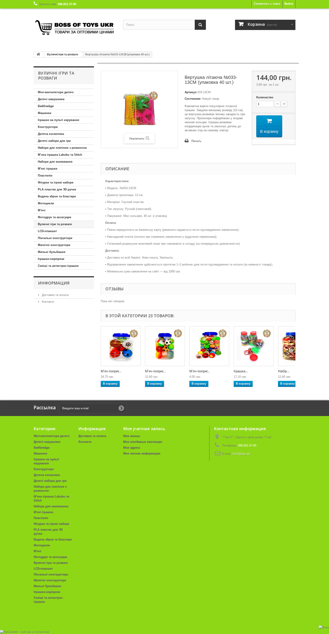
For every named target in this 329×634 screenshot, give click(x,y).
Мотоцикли (46, 203)
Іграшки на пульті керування (58, 120)
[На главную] (38, 54)
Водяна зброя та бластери (57, 196)
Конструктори (48, 127)
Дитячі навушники (51, 99)
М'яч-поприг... (111, 371)
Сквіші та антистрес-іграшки (58, 265)
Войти (288, 3)
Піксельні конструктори (55, 238)
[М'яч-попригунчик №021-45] (165, 346)
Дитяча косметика (51, 134)
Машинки (44, 113)
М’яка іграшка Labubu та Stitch (60, 154)
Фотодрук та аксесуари (54, 217)
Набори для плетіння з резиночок (62, 147)
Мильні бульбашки (51, 252)
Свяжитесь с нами (267, 3)
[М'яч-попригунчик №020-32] (209, 346)
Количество (264, 97)
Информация (54, 283)
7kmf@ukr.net (241, 453)
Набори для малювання (55, 161)
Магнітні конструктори (54, 245)
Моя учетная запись (144, 428)
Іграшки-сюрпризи (51, 259)
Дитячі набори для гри (54, 140)
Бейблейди (46, 106)
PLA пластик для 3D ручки (57, 189)
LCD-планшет (47, 231)
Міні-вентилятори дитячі (56, 92)
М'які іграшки (47, 168)
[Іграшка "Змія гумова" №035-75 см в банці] (253, 346)
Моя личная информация (141, 453)
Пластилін (45, 175)
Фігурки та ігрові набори (55, 182)
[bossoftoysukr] (75, 28)
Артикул (191, 92)
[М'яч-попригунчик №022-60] (121, 346)
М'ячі (41, 210)
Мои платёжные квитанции (142, 441)
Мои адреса (131, 447)
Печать (196, 141)
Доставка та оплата (54, 295)
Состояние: (193, 98)
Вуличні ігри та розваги (55, 224)
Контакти (47, 301)
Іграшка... (241, 371)
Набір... (283, 371)
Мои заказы (131, 436)
